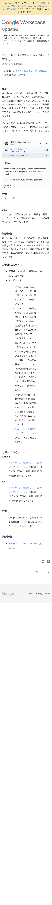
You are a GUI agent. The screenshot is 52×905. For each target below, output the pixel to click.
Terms (47, 594)
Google (31, 594)
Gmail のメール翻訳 (24, 429)
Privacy (39, 594)
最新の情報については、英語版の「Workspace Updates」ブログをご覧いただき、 (26, 6)
